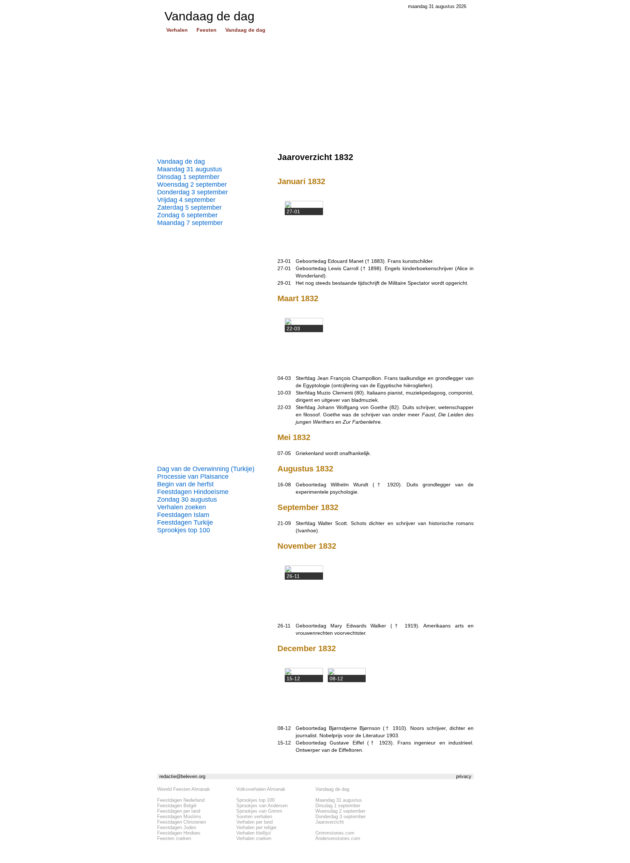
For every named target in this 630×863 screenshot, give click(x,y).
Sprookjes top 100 (183, 530)
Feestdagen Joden (176, 827)
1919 (410, 626)
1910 (398, 728)
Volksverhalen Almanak (260, 789)
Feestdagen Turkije (185, 522)
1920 (393, 484)
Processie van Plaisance (193, 476)
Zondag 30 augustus (187, 499)
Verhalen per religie (256, 827)
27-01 (284, 268)
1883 (377, 261)
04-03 (284, 378)
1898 (374, 268)
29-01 (284, 283)
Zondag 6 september (187, 215)
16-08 (284, 484)
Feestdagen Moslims (179, 816)
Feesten (207, 30)
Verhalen (177, 30)
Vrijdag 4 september (186, 199)
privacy (463, 776)
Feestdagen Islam (183, 514)
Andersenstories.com (337, 838)
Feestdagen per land (178, 811)
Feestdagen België (177, 805)
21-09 (284, 523)
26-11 (284, 626)
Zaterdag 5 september (189, 207)
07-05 (284, 453)
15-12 (284, 743)
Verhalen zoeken (181, 507)
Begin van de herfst (185, 484)
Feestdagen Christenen (181, 822)
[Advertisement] (315, 96)
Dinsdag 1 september (188, 176)
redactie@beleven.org (182, 776)
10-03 (284, 393)
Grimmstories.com (334, 833)
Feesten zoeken (174, 838)
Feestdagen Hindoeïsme (193, 491)
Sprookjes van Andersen (262, 805)
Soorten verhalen (254, 816)
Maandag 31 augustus (189, 169)
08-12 (284, 728)
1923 (385, 743)
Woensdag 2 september (192, 184)
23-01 (284, 261)
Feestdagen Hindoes (179, 833)
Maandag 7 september (190, 222)
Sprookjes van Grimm (259, 811)
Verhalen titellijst (253, 833)
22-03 (284, 407)
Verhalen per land (254, 822)
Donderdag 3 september (192, 192)
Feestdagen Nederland (181, 800)
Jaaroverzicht (329, 822)
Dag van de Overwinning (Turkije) (205, 469)
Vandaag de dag (245, 30)
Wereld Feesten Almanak (183, 789)
